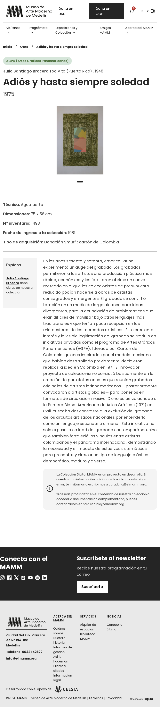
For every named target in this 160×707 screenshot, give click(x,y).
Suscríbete (92, 586)
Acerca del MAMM (139, 28)
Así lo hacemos (60, 659)
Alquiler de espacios (88, 627)
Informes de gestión (62, 649)
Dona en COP (103, 11)
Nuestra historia (59, 640)
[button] (144, 11)
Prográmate (38, 28)
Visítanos (13, 28)
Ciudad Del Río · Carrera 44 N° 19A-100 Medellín (25, 640)
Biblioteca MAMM (87, 636)
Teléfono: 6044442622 (24, 652)
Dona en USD (66, 11)
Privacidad (114, 698)
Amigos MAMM (105, 30)
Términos (96, 698)
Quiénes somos (59, 630)
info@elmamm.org (21, 658)
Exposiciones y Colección (66, 30)
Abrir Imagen (80, 140)
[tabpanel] (80, 140)
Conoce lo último (114, 627)
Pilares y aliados (59, 668)
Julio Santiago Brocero (17, 280)
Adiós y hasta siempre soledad (62, 47)
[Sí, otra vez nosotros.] (142, 698)
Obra (24, 47)
